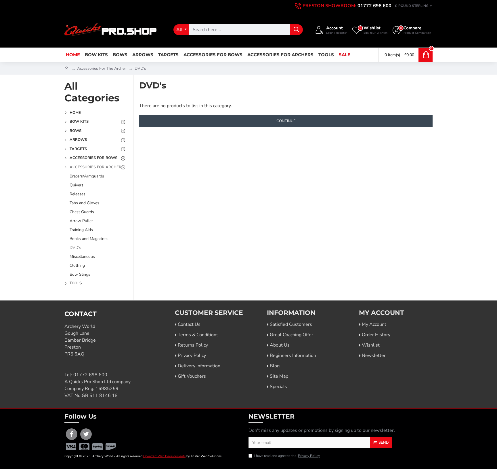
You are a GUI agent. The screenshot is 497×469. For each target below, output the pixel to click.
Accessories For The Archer (101, 68)
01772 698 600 (90, 375)
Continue (286, 121)
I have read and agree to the (287, 455)
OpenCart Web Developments (164, 456)
